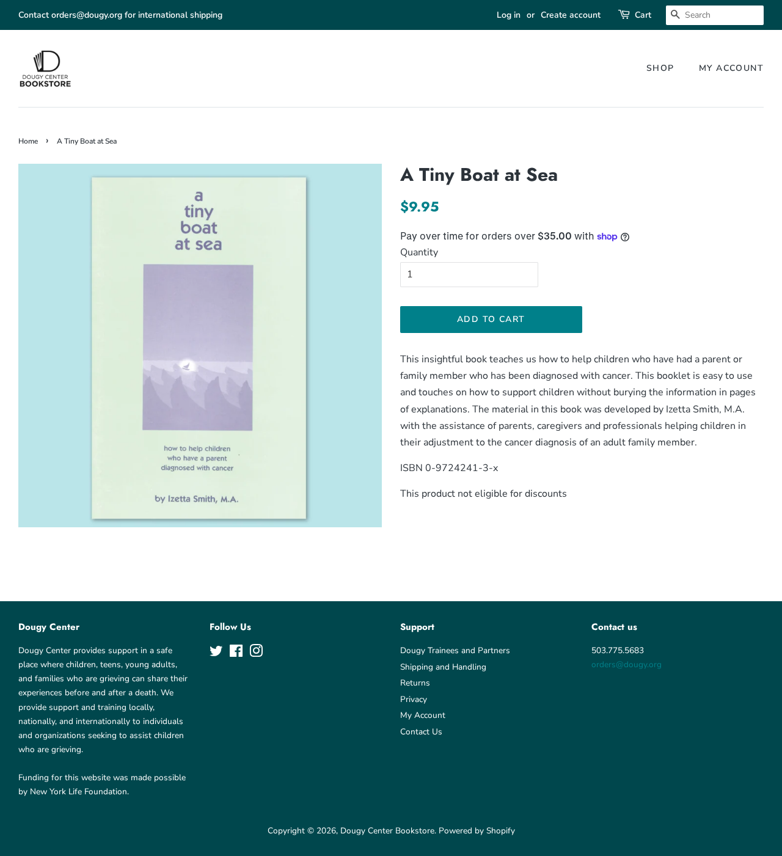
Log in (509, 15)
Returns (415, 683)
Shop (660, 68)
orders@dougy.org (626, 664)
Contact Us (421, 731)
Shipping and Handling (443, 667)
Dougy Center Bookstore (387, 830)
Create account (571, 15)
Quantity (419, 252)
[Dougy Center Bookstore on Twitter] (216, 653)
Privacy (413, 699)
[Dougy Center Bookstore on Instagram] (256, 653)
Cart (643, 15)
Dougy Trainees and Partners (455, 650)
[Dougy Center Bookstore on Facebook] (236, 653)
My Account (731, 68)
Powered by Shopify (477, 830)
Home (28, 141)
